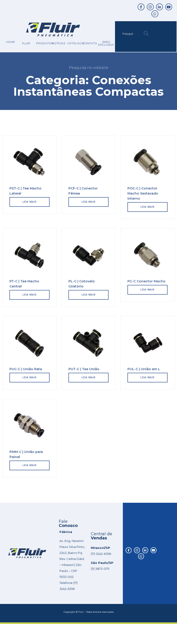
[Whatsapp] (154, 13)
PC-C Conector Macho (146, 281)
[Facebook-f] (141, 6)
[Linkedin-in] (159, 6)
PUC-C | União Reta (25, 369)
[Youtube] (168, 6)
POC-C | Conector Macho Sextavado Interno (142, 193)
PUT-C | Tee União (83, 369)
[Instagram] (150, 6)
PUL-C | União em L (143, 369)
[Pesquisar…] (128, 33)
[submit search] (146, 33)
